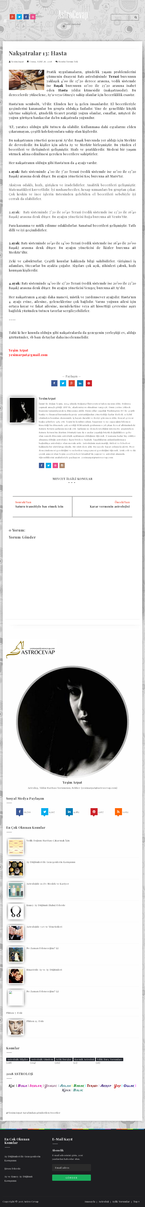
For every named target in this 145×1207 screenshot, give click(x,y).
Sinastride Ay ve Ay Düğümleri (44, 969)
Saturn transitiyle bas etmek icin (39, 506)
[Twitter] (19, 16)
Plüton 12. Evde (35, 1021)
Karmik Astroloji (84, 1059)
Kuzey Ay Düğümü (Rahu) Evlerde (46, 905)
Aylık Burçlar (63, 1059)
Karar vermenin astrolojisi (110, 506)
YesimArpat (17, 61)
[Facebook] (26, 16)
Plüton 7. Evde (14, 1012)
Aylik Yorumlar (121, 1201)
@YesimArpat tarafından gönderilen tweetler (33, 1112)
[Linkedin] (69, 811)
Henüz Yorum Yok (68, 61)
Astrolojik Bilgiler (17, 1059)
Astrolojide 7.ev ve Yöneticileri (44, 926)
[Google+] (12, 16)
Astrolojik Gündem (42, 1059)
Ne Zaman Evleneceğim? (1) (43, 948)
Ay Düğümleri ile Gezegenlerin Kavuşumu (51, 861)
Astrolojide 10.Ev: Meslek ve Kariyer (48, 883)
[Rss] (118, 811)
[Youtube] (33, 16)
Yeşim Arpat (72, 782)
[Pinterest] (94, 811)
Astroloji (104, 1201)
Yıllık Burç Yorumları (109, 1059)
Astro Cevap (31, 1201)
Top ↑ (136, 1201)
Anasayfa (90, 1201)
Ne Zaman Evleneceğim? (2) (43, 991)
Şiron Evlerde (12, 1168)
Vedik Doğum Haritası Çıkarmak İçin (48, 840)
